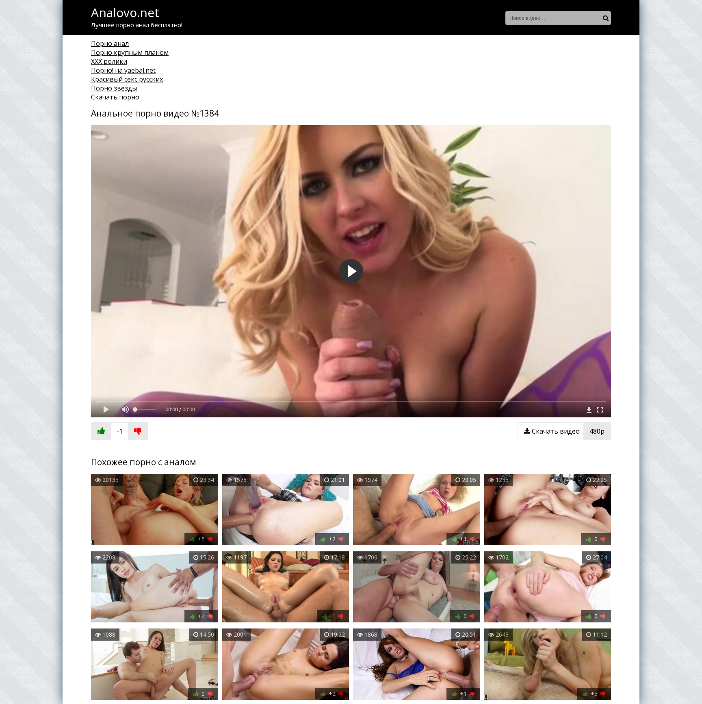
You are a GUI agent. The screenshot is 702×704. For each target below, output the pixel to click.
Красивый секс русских (127, 79)
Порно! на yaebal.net (123, 70)
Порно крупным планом (130, 52)
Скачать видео (567, 431)
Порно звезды (114, 88)
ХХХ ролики (109, 61)
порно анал (132, 25)
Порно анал (110, 43)
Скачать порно (115, 97)
